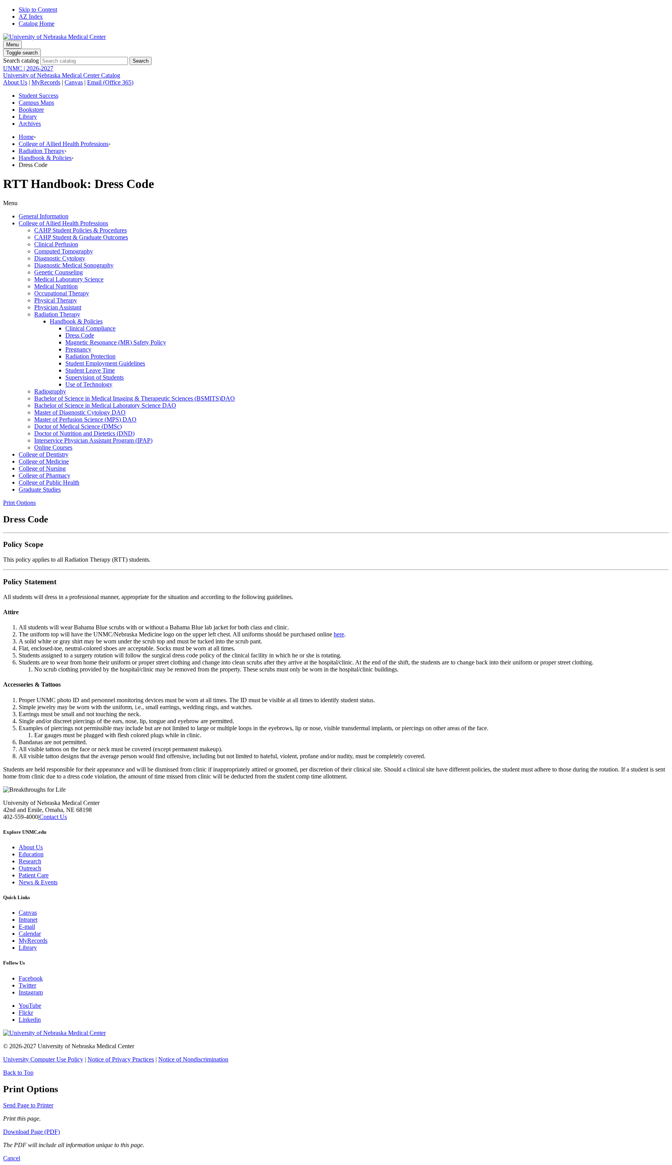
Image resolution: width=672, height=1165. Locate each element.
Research (30, 861)
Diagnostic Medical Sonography (74, 265)
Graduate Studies (40, 489)
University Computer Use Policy (43, 1059)
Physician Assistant (57, 307)
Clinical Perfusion (56, 244)
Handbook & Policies (45, 158)
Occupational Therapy (61, 293)
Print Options (19, 502)
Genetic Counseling (58, 272)
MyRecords (46, 82)
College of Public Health (49, 482)
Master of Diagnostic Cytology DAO (80, 412)
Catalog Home (36, 23)
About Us (15, 82)
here (339, 634)
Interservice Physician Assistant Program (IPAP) (93, 440)
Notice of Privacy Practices (121, 1059)
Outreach (30, 868)
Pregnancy (78, 349)
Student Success (38, 95)
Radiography (50, 391)
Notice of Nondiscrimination (193, 1059)
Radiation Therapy (42, 151)
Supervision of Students (94, 377)
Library (28, 116)
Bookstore (31, 109)
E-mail (27, 926)
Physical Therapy (55, 300)
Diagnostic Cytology (59, 258)
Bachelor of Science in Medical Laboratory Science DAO (105, 405)
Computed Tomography (63, 251)
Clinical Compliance (90, 328)
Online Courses (53, 447)
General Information (43, 216)
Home (26, 137)
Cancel (11, 1158)
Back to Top (18, 1072)
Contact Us (53, 817)
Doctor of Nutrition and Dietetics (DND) (84, 433)
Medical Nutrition (56, 286)
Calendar (30, 933)
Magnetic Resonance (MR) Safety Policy (115, 342)
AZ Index (31, 16)
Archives (30, 123)
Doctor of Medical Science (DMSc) (78, 426)
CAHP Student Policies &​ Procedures (80, 230)
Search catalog (21, 60)
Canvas (74, 82)
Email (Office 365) (110, 82)
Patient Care (34, 875)
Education (31, 854)
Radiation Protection (90, 356)
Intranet (28, 919)
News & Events (38, 882)
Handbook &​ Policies (76, 321)
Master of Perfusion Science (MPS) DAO (85, 419)
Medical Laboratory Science (68, 279)
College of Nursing (42, 468)
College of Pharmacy (44, 475)
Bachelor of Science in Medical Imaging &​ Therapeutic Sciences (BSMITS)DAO (134, 398)
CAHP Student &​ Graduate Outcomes (81, 237)
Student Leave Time (90, 370)
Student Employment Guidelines (105, 363)
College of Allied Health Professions (63, 144)
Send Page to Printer (28, 1105)
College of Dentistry (43, 454)
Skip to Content (38, 9)
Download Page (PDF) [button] (31, 1131)
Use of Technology (88, 384)
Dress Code (79, 335)
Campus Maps (36, 102)
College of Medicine (44, 461)
